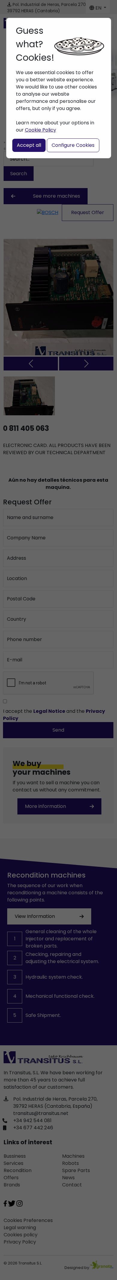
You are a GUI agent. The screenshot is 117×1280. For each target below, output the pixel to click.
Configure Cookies (73, 145)
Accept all (29, 145)
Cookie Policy (40, 129)
